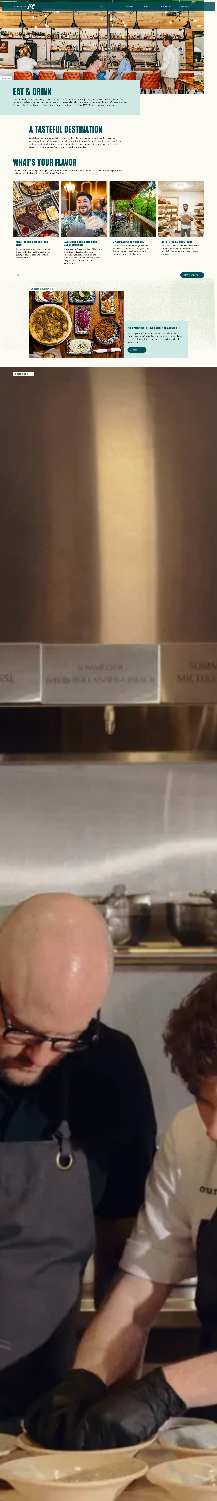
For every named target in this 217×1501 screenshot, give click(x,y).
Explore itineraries (190, 275)
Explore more (135, 350)
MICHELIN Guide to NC (21, 374)
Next (22, 275)
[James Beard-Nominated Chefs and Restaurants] (84, 225)
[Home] (24, 6)
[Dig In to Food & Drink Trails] (181, 221)
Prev (14, 275)
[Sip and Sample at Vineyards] (133, 221)
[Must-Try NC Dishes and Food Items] (36, 223)
